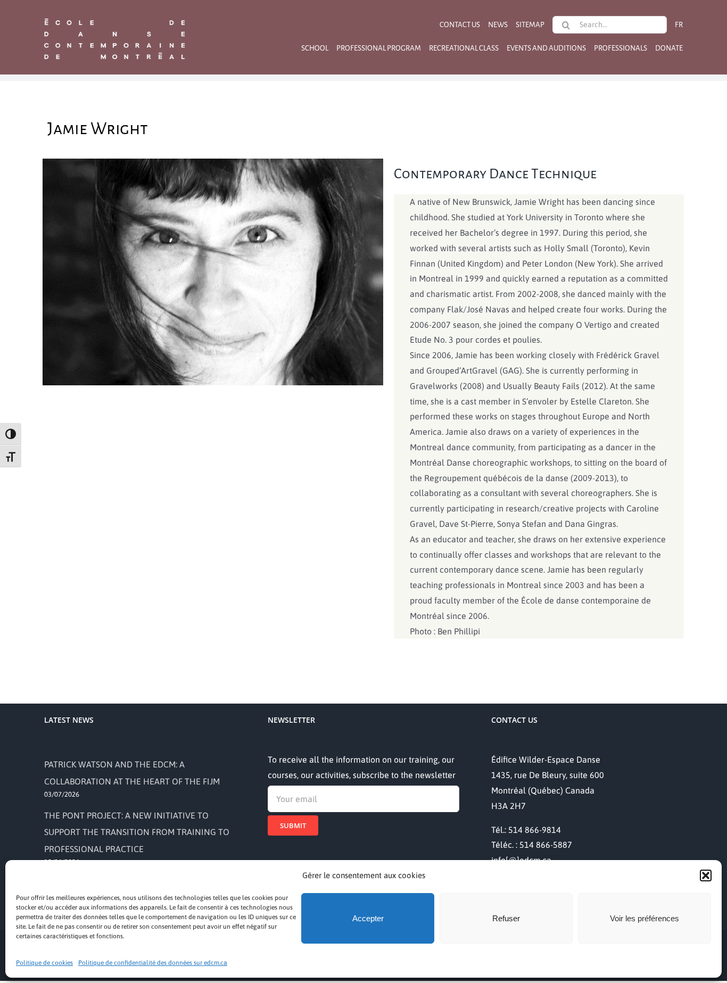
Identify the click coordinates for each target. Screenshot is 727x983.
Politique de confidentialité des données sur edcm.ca (152, 963)
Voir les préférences (644, 918)
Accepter (368, 918)
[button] (705, 875)
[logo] (114, 17)
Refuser (506, 918)
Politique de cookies (44, 963)
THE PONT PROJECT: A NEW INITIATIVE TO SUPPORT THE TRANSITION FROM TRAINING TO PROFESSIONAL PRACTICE (136, 832)
